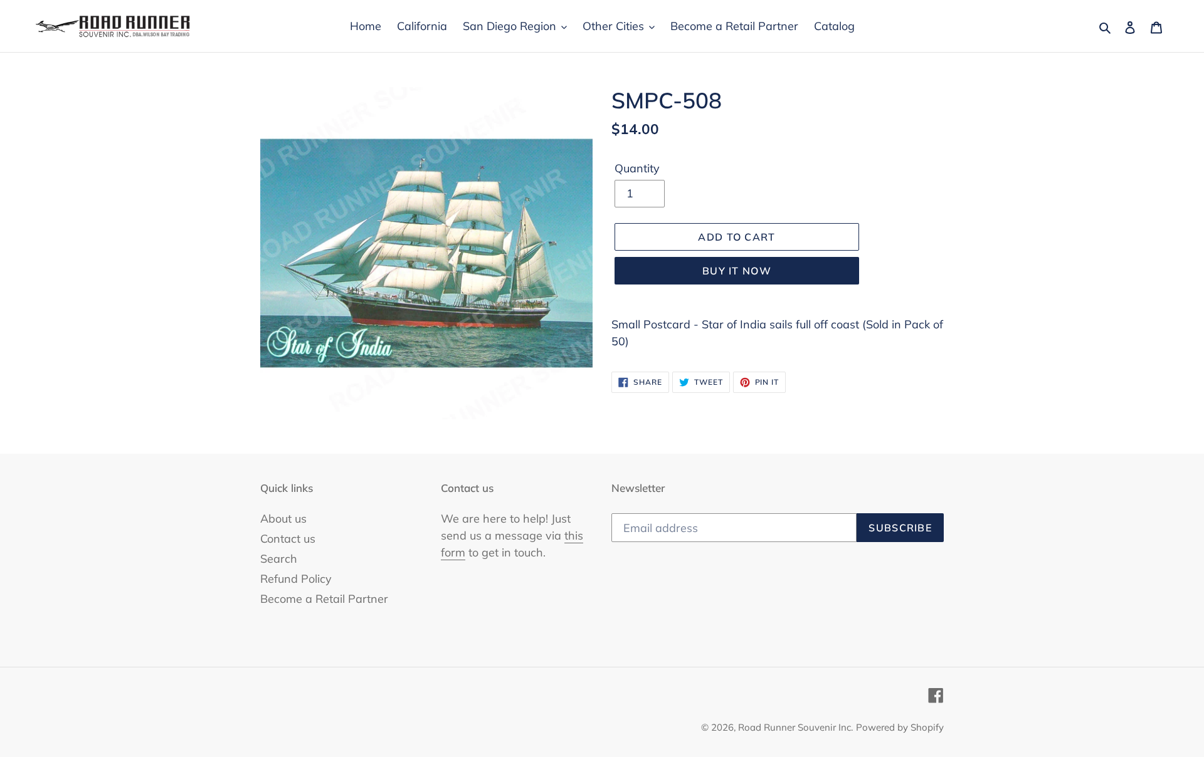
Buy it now (736, 270)
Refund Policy (296, 579)
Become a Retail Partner (324, 599)
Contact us (287, 538)
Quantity (637, 168)
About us (283, 518)
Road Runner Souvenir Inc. (795, 727)
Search (278, 558)
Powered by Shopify (900, 727)
